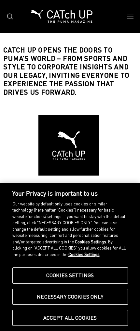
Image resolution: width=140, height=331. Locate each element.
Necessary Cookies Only (70, 296)
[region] (70, 257)
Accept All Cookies (70, 317)
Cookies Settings (70, 275)
